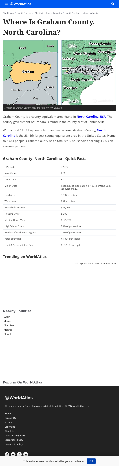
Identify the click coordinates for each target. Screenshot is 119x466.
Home (8, 414)
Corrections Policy (14, 440)
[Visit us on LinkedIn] (25, 454)
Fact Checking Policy (15, 436)
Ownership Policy (14, 444)
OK (91, 461)
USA (103, 117)
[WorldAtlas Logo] (21, 3)
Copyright (10, 427)
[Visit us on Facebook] (7, 454)
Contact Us (10, 418)
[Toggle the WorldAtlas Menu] (6, 4)
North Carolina (87, 117)
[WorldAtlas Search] (112, 4)
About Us (9, 431)
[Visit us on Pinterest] (19, 454)
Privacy (8, 422)
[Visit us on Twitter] (13, 454)
